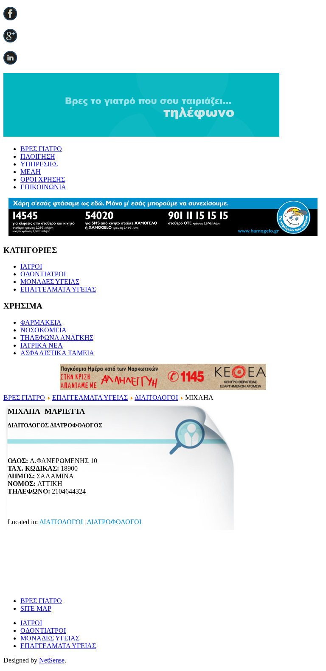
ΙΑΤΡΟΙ (31, 266)
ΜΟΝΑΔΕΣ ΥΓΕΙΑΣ (49, 281)
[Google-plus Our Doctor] (10, 40)
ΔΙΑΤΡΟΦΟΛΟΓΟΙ (114, 521)
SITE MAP (35, 608)
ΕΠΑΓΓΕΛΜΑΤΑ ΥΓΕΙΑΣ (58, 289)
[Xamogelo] (163, 233)
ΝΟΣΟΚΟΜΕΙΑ (43, 330)
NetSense (52, 660)
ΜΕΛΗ (30, 171)
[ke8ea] (163, 387)
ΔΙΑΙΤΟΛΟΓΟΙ (156, 397)
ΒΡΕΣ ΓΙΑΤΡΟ (41, 148)
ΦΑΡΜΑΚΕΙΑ (41, 322)
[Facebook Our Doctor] (10, 18)
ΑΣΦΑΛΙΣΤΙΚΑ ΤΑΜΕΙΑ (57, 353)
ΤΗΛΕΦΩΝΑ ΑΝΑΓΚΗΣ (56, 337)
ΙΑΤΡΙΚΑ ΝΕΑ (41, 345)
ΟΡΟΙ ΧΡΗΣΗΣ (42, 179)
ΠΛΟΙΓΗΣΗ (37, 156)
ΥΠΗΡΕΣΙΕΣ (39, 164)
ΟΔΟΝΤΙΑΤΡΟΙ (43, 274)
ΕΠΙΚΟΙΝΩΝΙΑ (43, 187)
